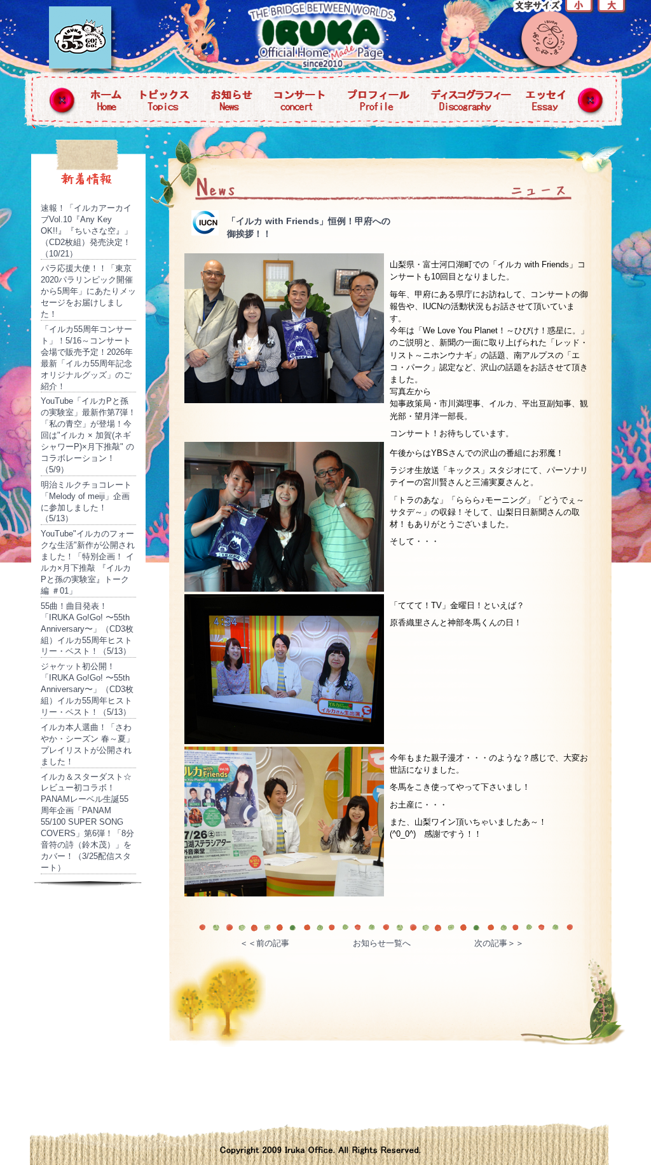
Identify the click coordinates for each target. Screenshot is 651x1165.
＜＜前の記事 (264, 943)
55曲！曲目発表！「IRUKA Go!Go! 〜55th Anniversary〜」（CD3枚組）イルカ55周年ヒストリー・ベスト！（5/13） (87, 628)
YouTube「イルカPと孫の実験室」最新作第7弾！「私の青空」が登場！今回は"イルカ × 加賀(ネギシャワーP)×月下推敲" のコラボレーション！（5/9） (88, 435)
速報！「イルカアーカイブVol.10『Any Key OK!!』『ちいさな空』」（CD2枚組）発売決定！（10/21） (86, 230)
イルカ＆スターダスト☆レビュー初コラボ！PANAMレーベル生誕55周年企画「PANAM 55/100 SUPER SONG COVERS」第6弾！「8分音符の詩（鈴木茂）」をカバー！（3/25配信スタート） (87, 822)
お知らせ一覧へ (382, 943)
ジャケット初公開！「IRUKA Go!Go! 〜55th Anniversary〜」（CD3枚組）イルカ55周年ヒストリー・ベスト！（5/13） (87, 689)
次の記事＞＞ (499, 943)
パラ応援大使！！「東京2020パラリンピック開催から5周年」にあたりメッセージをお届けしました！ (88, 291)
